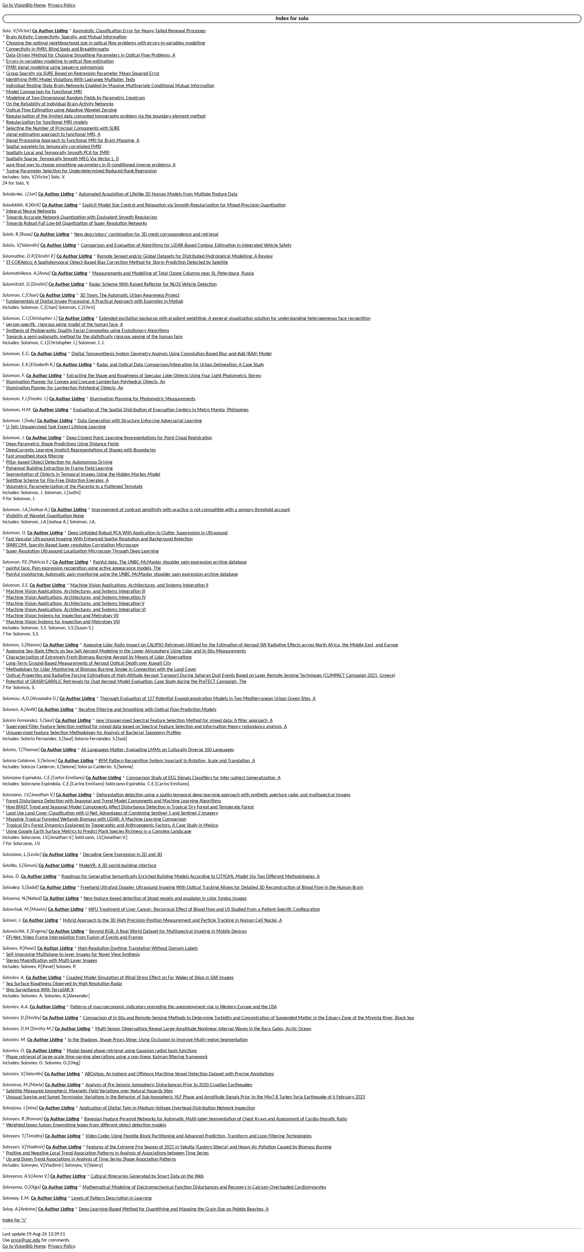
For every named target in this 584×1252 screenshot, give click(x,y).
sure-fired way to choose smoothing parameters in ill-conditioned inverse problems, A (91, 165)
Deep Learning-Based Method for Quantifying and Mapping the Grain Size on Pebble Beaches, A (174, 1209)
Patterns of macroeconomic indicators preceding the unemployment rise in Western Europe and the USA (173, 1007)
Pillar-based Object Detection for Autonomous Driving (59, 462)
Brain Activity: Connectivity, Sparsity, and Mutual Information (66, 37)
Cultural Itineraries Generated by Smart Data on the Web (147, 1176)
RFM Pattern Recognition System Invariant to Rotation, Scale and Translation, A (177, 761)
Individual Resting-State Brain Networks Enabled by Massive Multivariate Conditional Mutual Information (110, 85)
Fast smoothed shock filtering (35, 456)
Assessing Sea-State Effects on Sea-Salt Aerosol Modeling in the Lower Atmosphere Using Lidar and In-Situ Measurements (126, 651)
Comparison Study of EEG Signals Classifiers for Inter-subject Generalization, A (203, 778)
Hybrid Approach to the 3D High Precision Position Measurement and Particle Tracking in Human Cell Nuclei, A (172, 920)
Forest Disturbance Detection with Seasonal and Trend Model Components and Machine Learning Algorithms (113, 801)
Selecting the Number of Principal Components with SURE (63, 128)
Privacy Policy (61, 5)
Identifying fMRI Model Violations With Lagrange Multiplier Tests (70, 79)
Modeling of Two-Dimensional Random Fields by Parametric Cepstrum (75, 98)
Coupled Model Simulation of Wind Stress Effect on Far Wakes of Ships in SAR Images (150, 977)
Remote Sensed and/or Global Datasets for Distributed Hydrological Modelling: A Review (185, 256)
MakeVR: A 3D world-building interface (117, 865)
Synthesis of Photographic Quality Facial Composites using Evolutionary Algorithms (87, 330)
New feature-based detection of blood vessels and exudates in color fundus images (165, 898)
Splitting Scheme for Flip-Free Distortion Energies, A (57, 480)
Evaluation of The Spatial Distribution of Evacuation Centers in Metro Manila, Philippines (161, 410)
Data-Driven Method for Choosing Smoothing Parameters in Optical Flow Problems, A (90, 55)
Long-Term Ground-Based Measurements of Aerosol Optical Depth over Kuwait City (88, 663)
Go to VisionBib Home (24, 5)
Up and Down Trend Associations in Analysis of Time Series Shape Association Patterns (91, 1159)
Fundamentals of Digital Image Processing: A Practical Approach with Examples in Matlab (94, 301)
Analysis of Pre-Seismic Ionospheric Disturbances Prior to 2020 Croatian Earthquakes (168, 1085)
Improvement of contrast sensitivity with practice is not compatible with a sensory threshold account (191, 510)
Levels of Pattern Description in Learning (111, 1198)
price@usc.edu (25, 1240)
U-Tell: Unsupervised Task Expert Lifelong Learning (56, 427)
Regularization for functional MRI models (47, 122)
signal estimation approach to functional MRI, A (53, 134)
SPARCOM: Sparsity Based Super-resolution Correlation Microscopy (72, 545)
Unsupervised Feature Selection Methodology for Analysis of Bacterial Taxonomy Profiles (93, 732)
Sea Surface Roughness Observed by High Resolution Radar (64, 983)
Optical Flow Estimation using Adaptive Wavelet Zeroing (61, 110)
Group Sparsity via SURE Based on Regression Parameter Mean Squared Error (83, 73)
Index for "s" (14, 1220)
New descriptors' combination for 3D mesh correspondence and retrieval (146, 234)
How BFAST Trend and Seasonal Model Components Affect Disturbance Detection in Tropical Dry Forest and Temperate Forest (130, 807)
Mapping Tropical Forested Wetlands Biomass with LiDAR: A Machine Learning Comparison (96, 819)
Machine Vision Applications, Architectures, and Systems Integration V (75, 603)
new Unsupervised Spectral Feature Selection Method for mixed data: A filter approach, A (184, 720)
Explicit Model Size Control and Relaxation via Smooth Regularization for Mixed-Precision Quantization (184, 205)
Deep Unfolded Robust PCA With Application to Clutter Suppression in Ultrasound (148, 533)
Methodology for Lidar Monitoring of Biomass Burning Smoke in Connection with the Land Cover (101, 669)
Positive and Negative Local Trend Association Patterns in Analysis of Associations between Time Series (107, 1153)
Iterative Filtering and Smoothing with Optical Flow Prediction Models (147, 709)
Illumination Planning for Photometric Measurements (142, 399)
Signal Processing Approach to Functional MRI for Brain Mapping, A (72, 140)
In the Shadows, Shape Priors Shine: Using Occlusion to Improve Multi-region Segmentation (158, 1040)
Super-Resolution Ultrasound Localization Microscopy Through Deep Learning (82, 551)
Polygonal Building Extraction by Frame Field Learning (59, 468)
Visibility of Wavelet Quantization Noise (45, 516)
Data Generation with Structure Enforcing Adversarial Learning (140, 421)
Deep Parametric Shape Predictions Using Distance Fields (62, 444)
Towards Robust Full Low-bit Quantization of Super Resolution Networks (76, 223)
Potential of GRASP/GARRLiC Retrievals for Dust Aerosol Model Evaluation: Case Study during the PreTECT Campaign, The (126, 681)
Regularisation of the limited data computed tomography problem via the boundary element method (105, 116)
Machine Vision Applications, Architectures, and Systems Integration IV (76, 597)
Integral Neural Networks (31, 211)
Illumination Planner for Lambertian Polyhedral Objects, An (64, 388)
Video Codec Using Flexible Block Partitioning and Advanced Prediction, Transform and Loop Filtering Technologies (198, 1136)
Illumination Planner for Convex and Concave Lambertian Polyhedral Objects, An (85, 382)
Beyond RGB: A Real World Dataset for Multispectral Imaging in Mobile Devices (168, 931)
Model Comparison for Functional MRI (44, 92)
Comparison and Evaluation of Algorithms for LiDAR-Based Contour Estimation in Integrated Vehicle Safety (186, 245)
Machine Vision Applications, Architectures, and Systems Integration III (75, 591)
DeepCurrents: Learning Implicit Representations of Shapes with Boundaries (81, 450)
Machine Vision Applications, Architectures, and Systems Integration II (139, 585)
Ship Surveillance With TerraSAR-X (40, 990)
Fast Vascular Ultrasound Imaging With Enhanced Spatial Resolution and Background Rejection (99, 539)
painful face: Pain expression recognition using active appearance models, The (83, 568)
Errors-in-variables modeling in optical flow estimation (60, 61)
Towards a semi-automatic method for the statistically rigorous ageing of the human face (94, 336)
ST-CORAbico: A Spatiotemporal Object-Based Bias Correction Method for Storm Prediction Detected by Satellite (117, 262)
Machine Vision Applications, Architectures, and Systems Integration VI (76, 609)
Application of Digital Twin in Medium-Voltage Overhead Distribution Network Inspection (167, 1108)
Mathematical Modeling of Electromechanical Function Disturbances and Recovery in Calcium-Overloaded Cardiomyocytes (204, 1187)
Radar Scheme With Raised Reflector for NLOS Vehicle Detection (153, 284)
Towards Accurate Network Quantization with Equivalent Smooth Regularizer (82, 217)
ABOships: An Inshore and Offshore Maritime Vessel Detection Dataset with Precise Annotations (179, 1074)
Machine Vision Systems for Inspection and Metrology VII (62, 616)
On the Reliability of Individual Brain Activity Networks (59, 104)
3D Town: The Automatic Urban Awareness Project (129, 295)
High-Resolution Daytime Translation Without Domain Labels (138, 948)
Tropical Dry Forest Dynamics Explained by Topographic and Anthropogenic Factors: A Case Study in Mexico (112, 825)
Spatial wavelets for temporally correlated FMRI (53, 146)
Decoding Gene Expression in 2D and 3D (122, 854)
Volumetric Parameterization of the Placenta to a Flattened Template (74, 486)
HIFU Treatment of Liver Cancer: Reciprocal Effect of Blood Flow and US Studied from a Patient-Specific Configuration (204, 909)
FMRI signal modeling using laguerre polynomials (55, 67)
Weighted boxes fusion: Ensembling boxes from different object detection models (86, 1125)
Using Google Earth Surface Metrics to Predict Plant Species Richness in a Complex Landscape (98, 831)
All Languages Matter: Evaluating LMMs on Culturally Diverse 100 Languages (157, 750)
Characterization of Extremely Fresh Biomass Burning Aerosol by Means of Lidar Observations (99, 657)
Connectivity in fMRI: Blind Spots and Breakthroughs (57, 49)
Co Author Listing (50, 31)
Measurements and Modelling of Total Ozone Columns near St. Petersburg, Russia (173, 273)
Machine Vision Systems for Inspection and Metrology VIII (63, 622)
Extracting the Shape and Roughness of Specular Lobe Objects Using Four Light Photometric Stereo (164, 375)
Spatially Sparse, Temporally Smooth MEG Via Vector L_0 (62, 159)
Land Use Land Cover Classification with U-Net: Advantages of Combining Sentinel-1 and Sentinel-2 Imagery (112, 813)
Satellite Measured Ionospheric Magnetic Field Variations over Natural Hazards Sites (89, 1091)
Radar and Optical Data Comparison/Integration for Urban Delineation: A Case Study (180, 365)
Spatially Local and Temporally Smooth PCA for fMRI (57, 152)
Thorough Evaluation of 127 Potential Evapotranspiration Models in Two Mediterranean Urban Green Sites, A (207, 698)
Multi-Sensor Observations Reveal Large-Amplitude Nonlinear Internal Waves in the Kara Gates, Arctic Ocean (203, 1029)
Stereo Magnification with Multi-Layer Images (51, 960)
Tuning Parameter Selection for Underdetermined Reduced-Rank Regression (81, 171)
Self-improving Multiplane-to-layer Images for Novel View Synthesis (73, 954)
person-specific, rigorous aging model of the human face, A (64, 324)
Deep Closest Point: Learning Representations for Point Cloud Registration (139, 438)
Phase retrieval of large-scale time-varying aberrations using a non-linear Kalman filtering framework (106, 1057)
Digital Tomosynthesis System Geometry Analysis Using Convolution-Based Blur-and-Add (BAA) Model (171, 354)
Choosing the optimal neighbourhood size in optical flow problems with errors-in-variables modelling (105, 43)
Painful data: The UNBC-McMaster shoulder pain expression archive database (170, 562)
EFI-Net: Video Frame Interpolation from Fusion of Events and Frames (74, 937)
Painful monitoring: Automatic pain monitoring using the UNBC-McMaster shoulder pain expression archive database (122, 574)
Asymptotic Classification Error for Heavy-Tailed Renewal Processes (139, 31)
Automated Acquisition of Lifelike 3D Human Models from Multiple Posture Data (158, 194)
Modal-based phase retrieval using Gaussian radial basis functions (132, 1051)
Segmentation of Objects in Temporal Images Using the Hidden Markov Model (83, 474)
